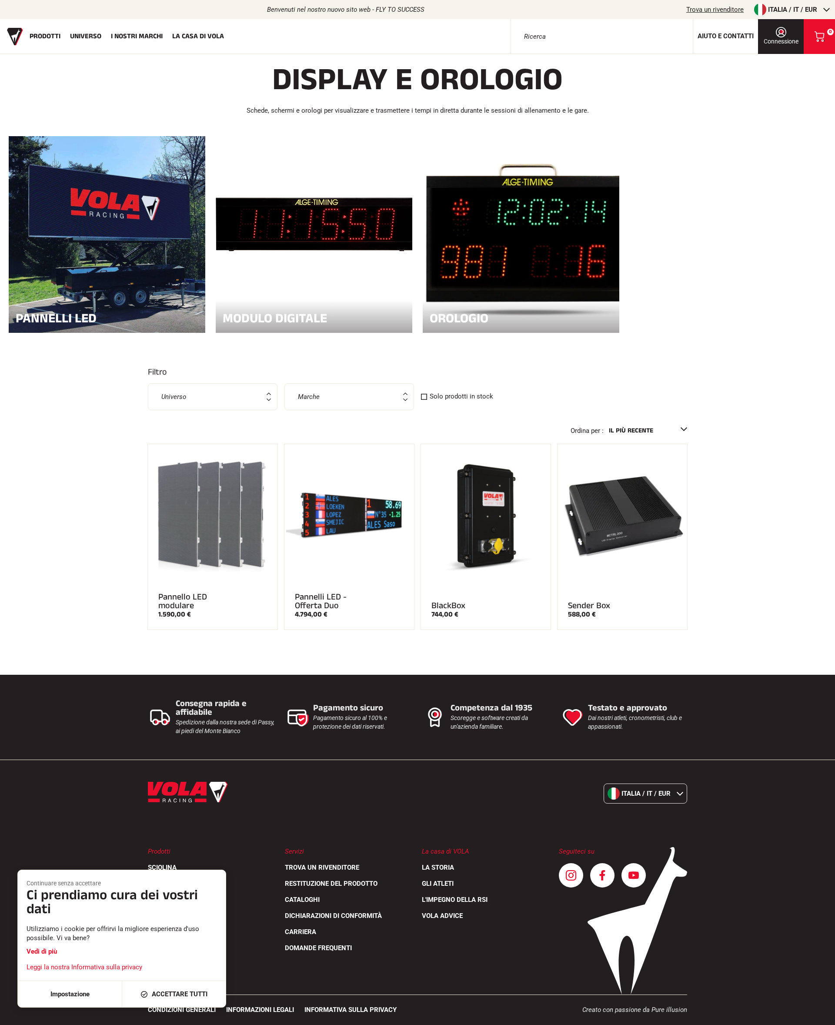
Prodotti (45, 36)
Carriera (300, 932)
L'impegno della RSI (455, 900)
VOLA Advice (442, 916)
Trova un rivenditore (715, 9)
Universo (85, 36)
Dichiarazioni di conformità (333, 916)
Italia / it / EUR (792, 9)
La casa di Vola (198, 36)
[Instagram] (571, 875)
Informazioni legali (260, 1010)
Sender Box (589, 605)
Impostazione (70, 994)
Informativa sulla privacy (350, 1010)
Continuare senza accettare (64, 883)
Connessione (781, 41)
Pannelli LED (56, 317)
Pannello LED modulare (182, 601)
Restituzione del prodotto (331, 884)
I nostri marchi (137, 36)
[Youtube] (633, 875)
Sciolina (162, 867)
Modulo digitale (275, 317)
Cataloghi (302, 900)
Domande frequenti (318, 948)
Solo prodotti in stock (461, 396)
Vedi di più (42, 951)
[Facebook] (602, 875)
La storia (438, 867)
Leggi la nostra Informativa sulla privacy (84, 967)
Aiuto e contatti (726, 36)
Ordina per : (587, 431)
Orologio (459, 317)
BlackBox (448, 605)
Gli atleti (438, 884)
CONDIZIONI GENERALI (182, 1010)
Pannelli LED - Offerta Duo (321, 601)
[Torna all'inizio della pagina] (817, 1014)
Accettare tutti (179, 994)
